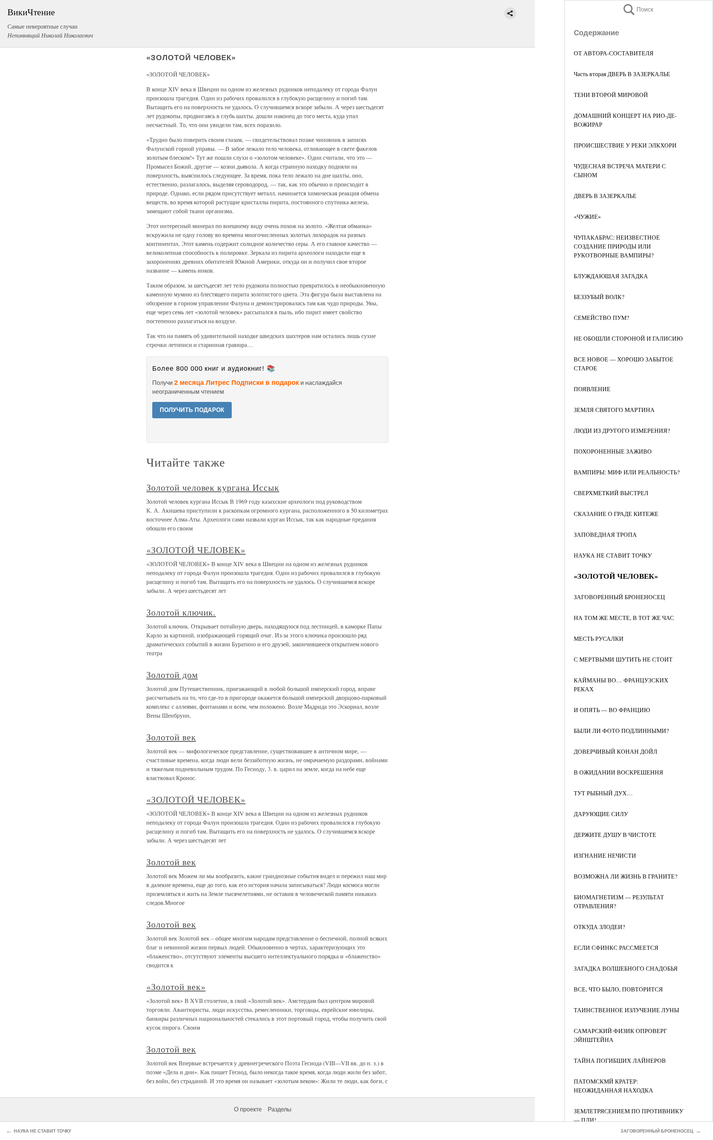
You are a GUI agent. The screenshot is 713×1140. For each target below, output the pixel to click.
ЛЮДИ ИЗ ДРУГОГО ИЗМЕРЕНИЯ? (622, 430)
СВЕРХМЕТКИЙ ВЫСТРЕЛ (611, 493)
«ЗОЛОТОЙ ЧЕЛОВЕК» (195, 550)
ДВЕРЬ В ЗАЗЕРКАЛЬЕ (605, 195)
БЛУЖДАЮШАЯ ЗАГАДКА (611, 276)
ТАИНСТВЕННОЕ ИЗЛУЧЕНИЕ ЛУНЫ (626, 1010)
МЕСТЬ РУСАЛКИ (599, 638)
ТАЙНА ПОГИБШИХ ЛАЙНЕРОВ (620, 1060)
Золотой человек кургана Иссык (212, 487)
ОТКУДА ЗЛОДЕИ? (599, 926)
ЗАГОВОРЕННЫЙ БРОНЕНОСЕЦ (619, 597)
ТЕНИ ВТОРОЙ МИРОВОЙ (611, 94)
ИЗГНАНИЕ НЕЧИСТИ (605, 855)
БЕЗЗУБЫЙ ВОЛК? (599, 297)
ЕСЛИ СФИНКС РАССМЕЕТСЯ (616, 947)
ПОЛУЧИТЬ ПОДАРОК (192, 410)
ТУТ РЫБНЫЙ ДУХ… (603, 793)
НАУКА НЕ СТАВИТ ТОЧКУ (613, 555)
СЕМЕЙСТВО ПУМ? (601, 317)
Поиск (638, 9)
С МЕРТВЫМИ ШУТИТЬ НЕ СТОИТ (623, 659)
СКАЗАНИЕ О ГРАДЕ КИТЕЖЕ (616, 513)
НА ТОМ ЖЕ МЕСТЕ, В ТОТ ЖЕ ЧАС (624, 617)
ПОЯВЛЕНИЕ (592, 389)
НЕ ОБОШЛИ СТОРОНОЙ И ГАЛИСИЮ (628, 338)
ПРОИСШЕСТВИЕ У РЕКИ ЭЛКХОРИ (625, 145)
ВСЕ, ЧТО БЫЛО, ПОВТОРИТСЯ (618, 989)
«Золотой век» (175, 987)
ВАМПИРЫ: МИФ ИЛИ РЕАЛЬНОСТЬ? (627, 472)
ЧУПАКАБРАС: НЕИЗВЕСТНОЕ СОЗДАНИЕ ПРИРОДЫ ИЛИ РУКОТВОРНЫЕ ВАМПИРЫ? (617, 246)
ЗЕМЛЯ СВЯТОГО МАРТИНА (614, 409)
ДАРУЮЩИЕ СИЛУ (601, 814)
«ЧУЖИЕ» (587, 216)
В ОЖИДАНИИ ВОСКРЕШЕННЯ (618, 772)
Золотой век (171, 737)
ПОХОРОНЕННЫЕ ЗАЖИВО (613, 451)
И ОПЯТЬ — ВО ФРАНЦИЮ (612, 710)
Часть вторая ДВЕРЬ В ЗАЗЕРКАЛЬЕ (622, 74)
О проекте (248, 1109)
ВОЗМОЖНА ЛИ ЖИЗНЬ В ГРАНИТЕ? (625, 876)
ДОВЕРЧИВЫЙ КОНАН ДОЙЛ (615, 751)
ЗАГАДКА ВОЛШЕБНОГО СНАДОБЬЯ (626, 968)
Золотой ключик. (181, 612)
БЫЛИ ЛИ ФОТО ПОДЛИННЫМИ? (621, 730)
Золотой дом (172, 675)
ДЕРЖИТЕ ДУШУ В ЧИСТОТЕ (615, 834)
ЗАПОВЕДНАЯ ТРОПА (605, 534)
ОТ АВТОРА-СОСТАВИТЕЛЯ (614, 53)
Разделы (280, 1109)
